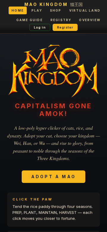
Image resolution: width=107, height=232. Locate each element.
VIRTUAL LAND (84, 10)
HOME (18, 10)
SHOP (56, 10)
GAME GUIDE (29, 20)
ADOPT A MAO (53, 176)
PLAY (37, 10)
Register (65, 27)
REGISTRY (61, 20)
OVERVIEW (89, 20)
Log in (40, 27)
